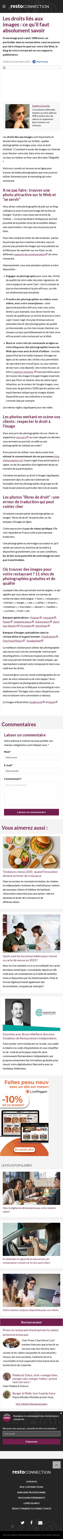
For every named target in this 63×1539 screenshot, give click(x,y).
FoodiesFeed (34, 640)
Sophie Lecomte (41, 105)
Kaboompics (42, 621)
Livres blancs (32, 1503)
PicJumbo (26, 625)
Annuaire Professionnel (31, 1492)
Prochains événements (31, 1497)
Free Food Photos (12, 640)
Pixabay (34, 617)
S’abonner (32, 1441)
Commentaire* (13, 778)
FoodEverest (48, 636)
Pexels (6, 621)
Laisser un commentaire (31, 812)
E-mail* (8, 765)
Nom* (7, 751)
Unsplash (48, 617)
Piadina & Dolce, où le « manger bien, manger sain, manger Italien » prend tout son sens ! (35, 1378)
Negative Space (22, 621)
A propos (31, 1481)
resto (29, 6)
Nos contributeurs (31, 1487)
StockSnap (41, 625)
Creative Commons (23, 371)
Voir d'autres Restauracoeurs (31, 1403)
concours (21, 437)
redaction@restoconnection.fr (31, 1508)
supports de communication (29, 254)
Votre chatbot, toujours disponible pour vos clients (30, 1309)
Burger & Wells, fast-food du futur (34, 1393)
